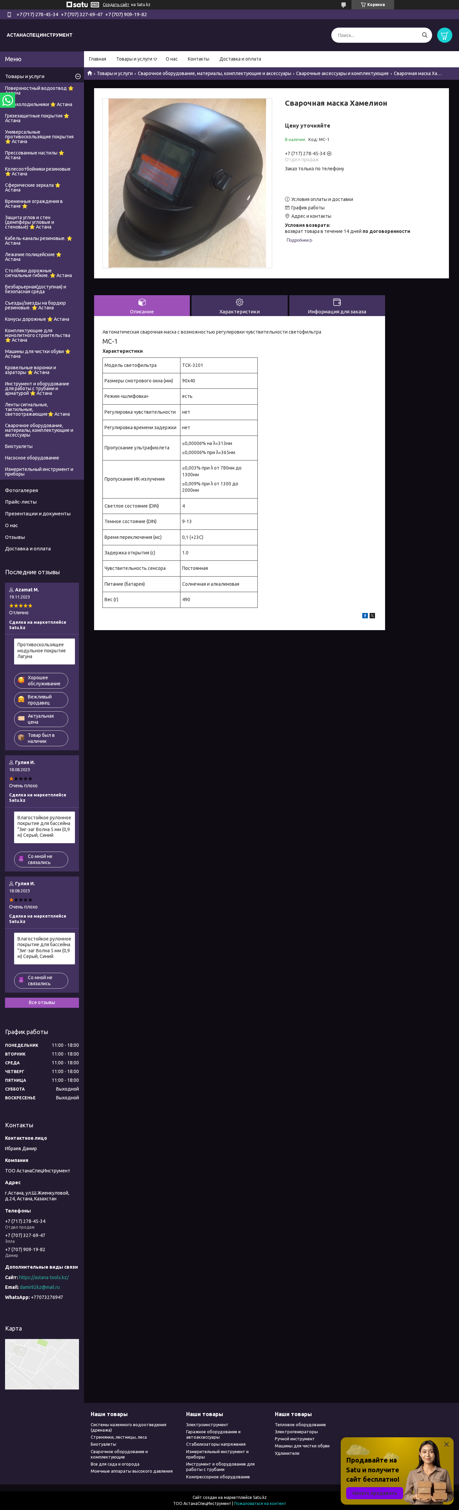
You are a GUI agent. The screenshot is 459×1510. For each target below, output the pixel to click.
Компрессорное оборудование (218, 1476)
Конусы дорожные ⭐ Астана (37, 319)
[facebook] (365, 616)
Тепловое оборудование (300, 1424)
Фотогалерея (21, 490)
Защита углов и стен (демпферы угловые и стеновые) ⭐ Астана (29, 222)
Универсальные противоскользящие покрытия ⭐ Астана (39, 136)
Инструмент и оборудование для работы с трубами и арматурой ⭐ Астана (37, 388)
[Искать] (424, 35)
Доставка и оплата (240, 59)
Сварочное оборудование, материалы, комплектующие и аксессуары (214, 73)
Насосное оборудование (32, 457)
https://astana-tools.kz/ (44, 1277)
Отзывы (15, 537)
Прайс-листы (21, 502)
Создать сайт (116, 4)
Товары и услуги (134, 59)
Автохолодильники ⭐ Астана (38, 104)
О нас (172, 59)
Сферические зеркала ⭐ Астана (32, 187)
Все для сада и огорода (115, 1464)
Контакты (198, 59)
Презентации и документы (38, 513)
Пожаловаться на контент (260, 1503)
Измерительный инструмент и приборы (39, 472)
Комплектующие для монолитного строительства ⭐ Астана (37, 335)
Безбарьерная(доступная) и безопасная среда (35, 289)
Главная (97, 59)
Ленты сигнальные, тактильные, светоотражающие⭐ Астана (37, 409)
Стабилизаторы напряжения (216, 1444)
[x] (372, 616)
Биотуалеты (19, 446)
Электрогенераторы (296, 1431)
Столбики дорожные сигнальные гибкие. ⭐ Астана (38, 273)
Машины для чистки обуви (302, 1445)
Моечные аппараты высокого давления (132, 1471)
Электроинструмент (207, 1424)
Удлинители (287, 1453)
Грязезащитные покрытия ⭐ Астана (37, 118)
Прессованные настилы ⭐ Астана (34, 155)
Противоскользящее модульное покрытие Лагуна (41, 650)
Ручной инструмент (295, 1438)
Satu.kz (260, 1497)
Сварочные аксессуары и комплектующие (342, 73)
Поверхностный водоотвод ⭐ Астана (39, 90)
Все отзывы (42, 1002)
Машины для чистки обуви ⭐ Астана (38, 354)
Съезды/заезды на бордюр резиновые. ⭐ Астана (35, 305)
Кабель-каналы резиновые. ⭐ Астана (38, 241)
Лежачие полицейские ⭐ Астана (33, 257)
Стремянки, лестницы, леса (119, 1437)
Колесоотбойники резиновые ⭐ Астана (38, 171)
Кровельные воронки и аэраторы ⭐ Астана (30, 370)
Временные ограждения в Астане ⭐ (34, 204)
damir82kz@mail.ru (40, 1287)
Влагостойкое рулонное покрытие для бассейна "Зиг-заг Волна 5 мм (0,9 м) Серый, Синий (44, 826)
